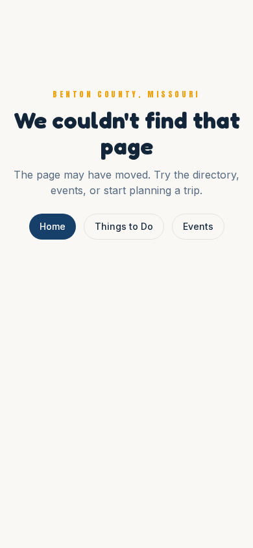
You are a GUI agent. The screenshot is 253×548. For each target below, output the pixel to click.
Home (53, 226)
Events (198, 226)
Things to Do (124, 226)
